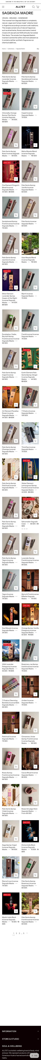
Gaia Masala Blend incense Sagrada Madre (29, 260)
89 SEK (24, 777)
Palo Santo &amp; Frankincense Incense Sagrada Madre (30, 919)
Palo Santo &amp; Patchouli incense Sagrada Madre (9, 485)
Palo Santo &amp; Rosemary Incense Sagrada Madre (29, 883)
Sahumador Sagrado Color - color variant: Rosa (22, 529)
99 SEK (5, 343)
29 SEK (5, 633)
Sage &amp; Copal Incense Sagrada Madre (9, 847)
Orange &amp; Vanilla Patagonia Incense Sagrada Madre (30, 630)
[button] (33, 6)
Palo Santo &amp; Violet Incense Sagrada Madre (9, 811)
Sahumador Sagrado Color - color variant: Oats (27, 529)
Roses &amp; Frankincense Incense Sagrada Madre (10, 775)
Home (4, 48)
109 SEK (25, 415)
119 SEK (34, 156)
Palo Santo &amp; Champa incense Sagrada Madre (9, 449)
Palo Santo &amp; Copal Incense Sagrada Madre (9, 375)
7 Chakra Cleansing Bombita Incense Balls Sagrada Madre (10, 702)
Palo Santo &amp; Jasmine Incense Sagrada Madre (9, 260)
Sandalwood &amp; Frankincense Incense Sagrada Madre (10, 223)
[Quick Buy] (35, 515)
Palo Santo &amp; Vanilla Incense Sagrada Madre (28, 187)
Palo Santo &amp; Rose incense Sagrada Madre (10, 153)
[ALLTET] (20, 7)
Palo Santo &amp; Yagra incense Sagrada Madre (9, 560)
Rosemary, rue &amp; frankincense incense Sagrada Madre (30, 666)
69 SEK (5, 83)
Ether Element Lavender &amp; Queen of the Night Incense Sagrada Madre (9, 298)
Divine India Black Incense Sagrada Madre (28, 847)
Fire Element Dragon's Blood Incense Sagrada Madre (10, 187)
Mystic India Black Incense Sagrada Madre (9, 919)
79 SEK (24, 117)
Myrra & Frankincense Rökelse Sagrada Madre (30, 596)
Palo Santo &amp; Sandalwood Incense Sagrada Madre (30, 79)
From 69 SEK (27, 813)
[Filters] (38, 49)
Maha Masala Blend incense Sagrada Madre (29, 153)
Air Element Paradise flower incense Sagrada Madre (10, 413)
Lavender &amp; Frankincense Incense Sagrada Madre (30, 560)
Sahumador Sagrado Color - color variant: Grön (24, 529)
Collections (11, 48)
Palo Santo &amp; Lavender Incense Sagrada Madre (9, 79)
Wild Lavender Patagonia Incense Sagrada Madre (9, 666)
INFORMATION (9, 1031)
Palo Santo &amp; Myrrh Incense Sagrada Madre (9, 524)
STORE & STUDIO (10, 1039)
